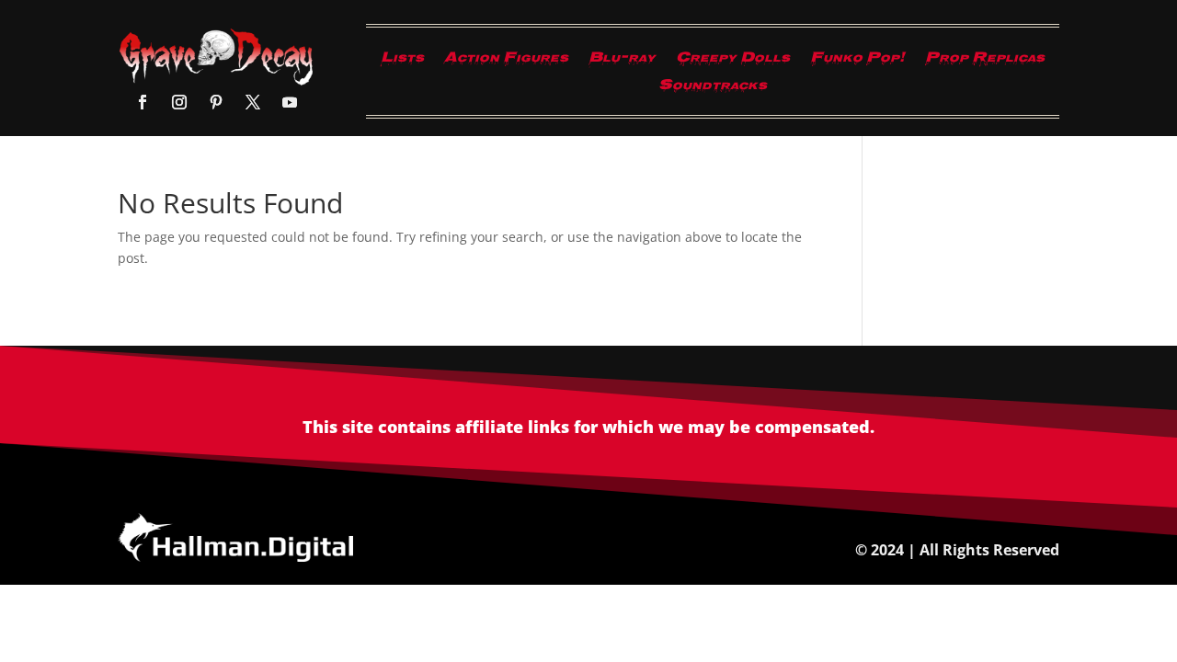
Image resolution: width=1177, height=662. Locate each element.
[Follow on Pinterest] (216, 102)
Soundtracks (712, 89)
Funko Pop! (857, 61)
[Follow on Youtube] (289, 102)
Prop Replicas (985, 61)
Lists (402, 61)
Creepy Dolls (733, 61)
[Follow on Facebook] (142, 102)
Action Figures (506, 61)
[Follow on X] (253, 102)
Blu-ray (622, 61)
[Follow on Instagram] (179, 102)
